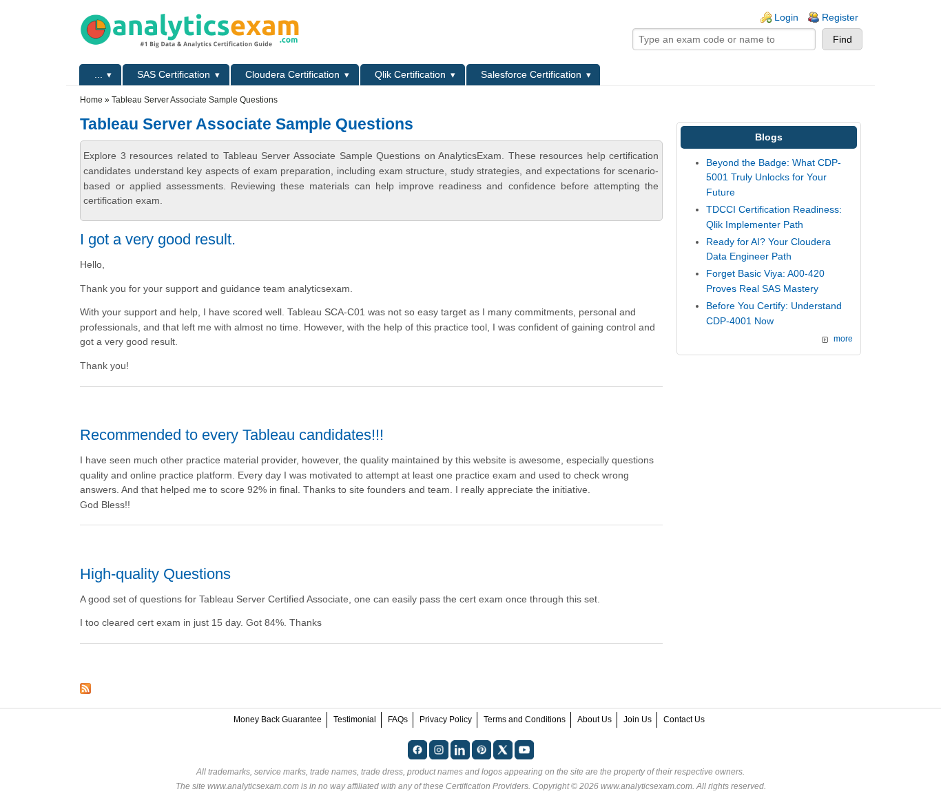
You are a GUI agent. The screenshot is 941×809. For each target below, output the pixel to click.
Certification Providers (487, 786)
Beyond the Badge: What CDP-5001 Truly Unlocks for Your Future (773, 177)
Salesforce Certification (531, 74)
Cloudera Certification (292, 74)
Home (91, 100)
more (843, 339)
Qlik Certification (410, 74)
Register (840, 17)
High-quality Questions (155, 573)
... (98, 74)
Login (786, 17)
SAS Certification (173, 74)
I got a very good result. (158, 239)
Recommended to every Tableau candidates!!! (232, 434)
